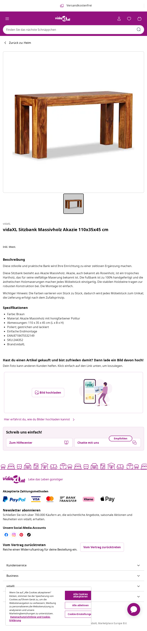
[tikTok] (29, 535)
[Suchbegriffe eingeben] (139, 29)
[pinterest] (21, 535)
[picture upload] (95, 393)
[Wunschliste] (129, 18)
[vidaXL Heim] (62, 18)
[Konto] (119, 18)
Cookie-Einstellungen (80, 614)
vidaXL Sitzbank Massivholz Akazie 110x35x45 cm (55, 229)
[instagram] (14, 535)
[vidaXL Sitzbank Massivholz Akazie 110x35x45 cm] (73, 122)
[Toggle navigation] (7, 18)
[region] (48, 606)
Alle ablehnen (80, 605)
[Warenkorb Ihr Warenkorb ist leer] (139, 18)
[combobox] (73, 29)
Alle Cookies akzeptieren (80, 595)
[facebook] (6, 535)
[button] (73, 565)
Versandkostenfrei (79, 5)
